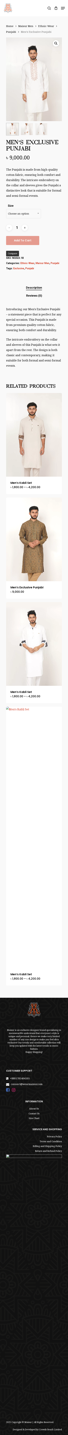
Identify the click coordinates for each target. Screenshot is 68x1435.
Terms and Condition (51, 1141)
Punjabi (11, 31)
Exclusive (18, 268)
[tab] (34, 287)
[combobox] (23, 213)
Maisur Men (25, 26)
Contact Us (34, 1113)
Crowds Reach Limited (50, 1429)
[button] (56, 43)
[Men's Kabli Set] (34, 435)
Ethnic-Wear (46, 26)
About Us (34, 1108)
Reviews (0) (34, 295)
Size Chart (34, 1118)
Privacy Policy (54, 1136)
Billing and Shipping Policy (47, 1146)
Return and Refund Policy (48, 1150)
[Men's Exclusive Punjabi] (34, 539)
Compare (12, 253)
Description (34, 287)
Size (11, 205)
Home (9, 26)
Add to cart (22, 240)
